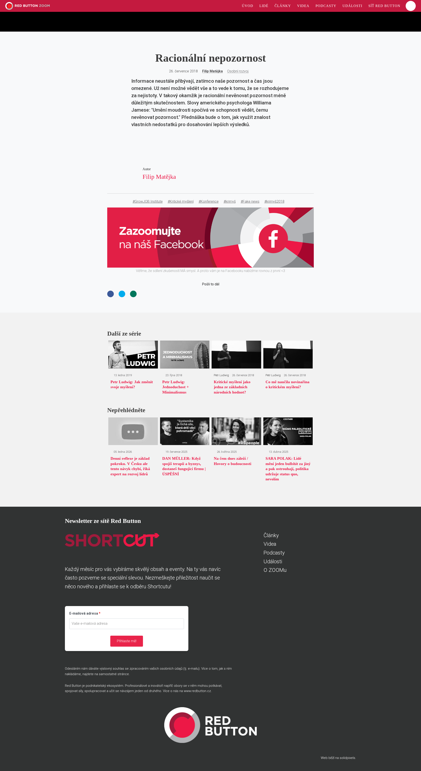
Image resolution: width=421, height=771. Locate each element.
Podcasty (274, 553)
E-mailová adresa (83, 613)
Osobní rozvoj (237, 71)
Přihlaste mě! (126, 641)
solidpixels (347, 758)
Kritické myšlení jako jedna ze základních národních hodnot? (232, 387)
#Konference (209, 201)
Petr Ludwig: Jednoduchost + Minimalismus (175, 387)
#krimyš (230, 201)
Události (273, 561)
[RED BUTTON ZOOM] (27, 6)
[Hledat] (411, 6)
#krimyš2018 (274, 201)
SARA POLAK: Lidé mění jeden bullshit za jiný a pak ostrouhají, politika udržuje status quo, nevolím (288, 468)
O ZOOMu (275, 570)
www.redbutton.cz (197, 691)
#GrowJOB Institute (148, 201)
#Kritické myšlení (181, 201)
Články (271, 535)
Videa (270, 544)
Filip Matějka (212, 71)
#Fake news (250, 201)
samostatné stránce (114, 674)
